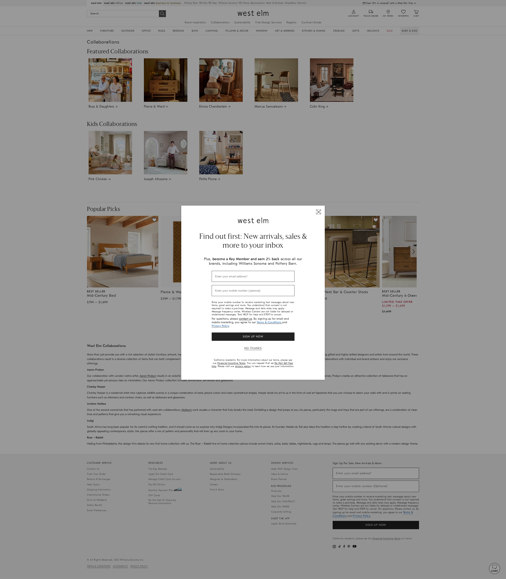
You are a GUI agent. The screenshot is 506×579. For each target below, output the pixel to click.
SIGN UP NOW (253, 336)
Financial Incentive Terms (231, 363)
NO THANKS (253, 348)
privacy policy (243, 366)
